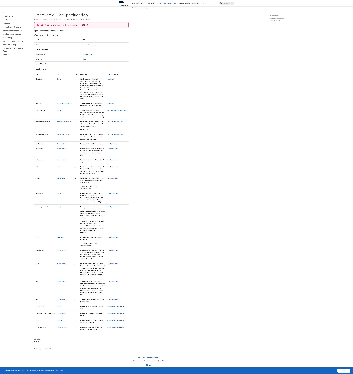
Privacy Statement (147, 357)
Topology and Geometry (11, 34)
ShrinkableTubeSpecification (115, 306)
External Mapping (9, 45)
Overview (5, 13)
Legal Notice (156, 357)
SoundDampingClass (63, 135)
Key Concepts (7, 20)
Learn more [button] (59, 370)
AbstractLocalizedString (64, 103)
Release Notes (7, 16)
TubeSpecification (88, 54)
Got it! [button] (344, 370)
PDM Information (8, 23)
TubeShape (60, 237)
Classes (5, 55)
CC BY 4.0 (164, 361)
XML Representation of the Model (12, 49)
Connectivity (7, 38)
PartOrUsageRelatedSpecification (117, 110)
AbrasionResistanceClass (64, 122)
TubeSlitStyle (61, 178)
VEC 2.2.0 (84, 25)
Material (59, 320)
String (59, 79)
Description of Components (12, 27)
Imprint (140, 357)
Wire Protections (275, 20)
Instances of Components (12, 31)
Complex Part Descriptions (12, 41)
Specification (111, 79)
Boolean (59, 167)
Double (59, 306)
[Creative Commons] (149, 365)
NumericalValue (62, 144)
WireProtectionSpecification (115, 122)
